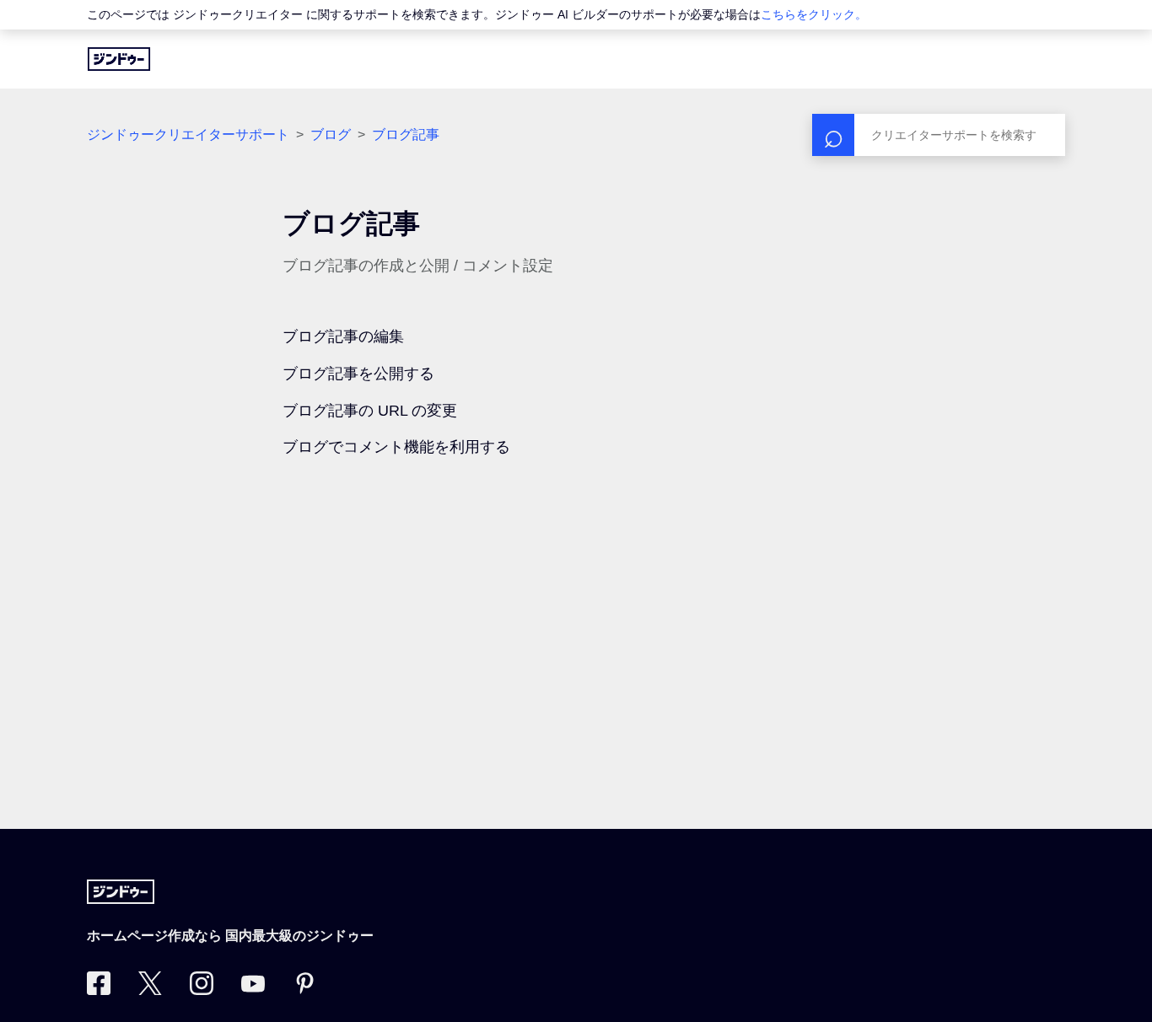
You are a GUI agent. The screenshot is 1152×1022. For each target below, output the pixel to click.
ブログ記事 (405, 134)
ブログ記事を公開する (358, 373)
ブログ (330, 134)
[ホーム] (119, 59)
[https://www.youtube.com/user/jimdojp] (253, 990)
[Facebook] (98, 990)
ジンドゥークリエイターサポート (188, 134)
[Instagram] (201, 990)
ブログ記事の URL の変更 (370, 410)
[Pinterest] (304, 990)
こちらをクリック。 (814, 14)
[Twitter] (150, 990)
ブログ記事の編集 (343, 336)
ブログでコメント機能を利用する (396, 446)
